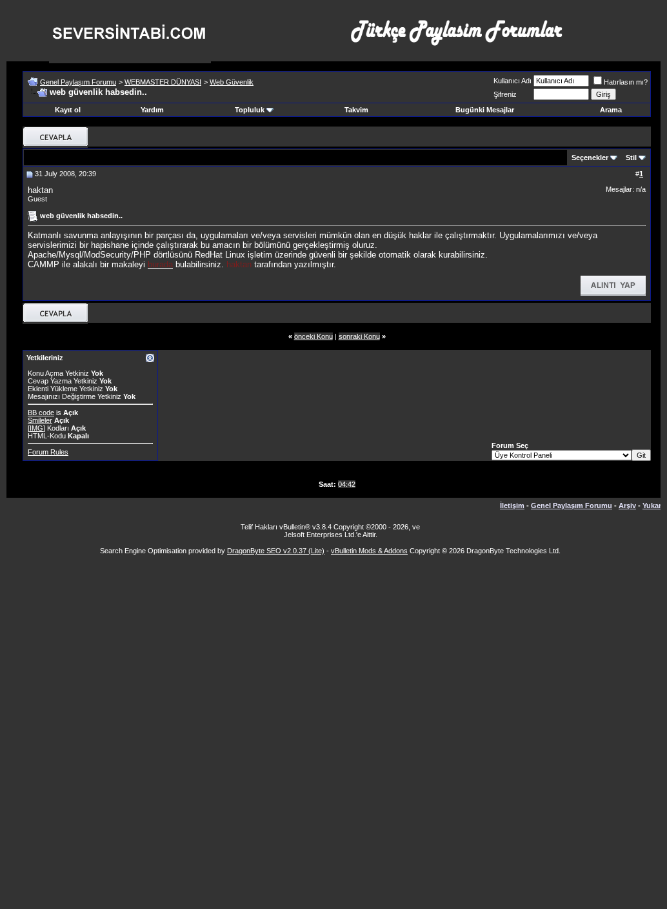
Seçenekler (590, 157)
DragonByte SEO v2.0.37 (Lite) (275, 551)
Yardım (152, 110)
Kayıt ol (68, 110)
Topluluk (249, 110)
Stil (631, 157)
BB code (41, 412)
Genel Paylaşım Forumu (78, 82)
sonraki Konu (359, 336)
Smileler (40, 420)
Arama (611, 110)
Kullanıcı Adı (512, 81)
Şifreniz (505, 94)
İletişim (512, 505)
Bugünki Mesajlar (484, 110)
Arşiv (627, 505)
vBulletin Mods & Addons (369, 551)
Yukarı (652, 505)
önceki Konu (313, 336)
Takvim (356, 110)
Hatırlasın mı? (626, 82)
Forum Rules (48, 452)
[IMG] (36, 428)
